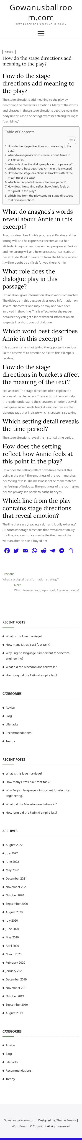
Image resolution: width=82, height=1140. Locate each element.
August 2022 (14, 845)
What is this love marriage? (24, 636)
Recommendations (18, 733)
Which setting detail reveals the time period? (37, 182)
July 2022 (12, 853)
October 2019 (15, 996)
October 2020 (15, 895)
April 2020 (12, 946)
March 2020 (13, 954)
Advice (9, 51)
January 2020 (14, 971)
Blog (9, 716)
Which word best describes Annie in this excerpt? (40, 168)
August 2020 (14, 912)
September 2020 (17, 904)
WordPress (19, 1126)
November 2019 (16, 988)
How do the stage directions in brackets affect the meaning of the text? (40, 175)
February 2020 (15, 962)
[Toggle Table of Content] (69, 140)
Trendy (10, 741)
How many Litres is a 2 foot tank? (28, 644)
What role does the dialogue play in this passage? (40, 164)
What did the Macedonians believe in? (31, 667)
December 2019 (16, 979)
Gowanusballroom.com (41, 12)
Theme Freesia (66, 1120)
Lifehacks (12, 724)
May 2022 (12, 870)
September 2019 (17, 1004)
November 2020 (16, 887)
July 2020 (12, 920)
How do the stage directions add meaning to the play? (37, 61)
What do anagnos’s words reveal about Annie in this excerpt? (39, 157)
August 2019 (14, 1013)
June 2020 (12, 929)
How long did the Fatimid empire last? (31, 675)
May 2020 (12, 937)
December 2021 (16, 878)
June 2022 (12, 862)
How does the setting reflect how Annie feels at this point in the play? (38, 189)
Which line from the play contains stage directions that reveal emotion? (40, 198)
